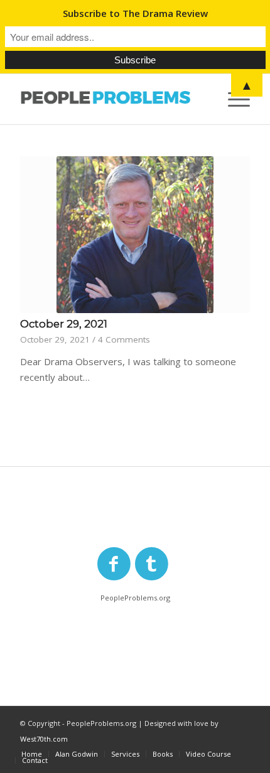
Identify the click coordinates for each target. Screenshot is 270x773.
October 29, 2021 (63, 323)
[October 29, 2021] (135, 234)
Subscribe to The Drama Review (135, 13)
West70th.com (44, 739)
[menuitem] (31, 754)
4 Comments (124, 339)
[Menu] (232, 99)
